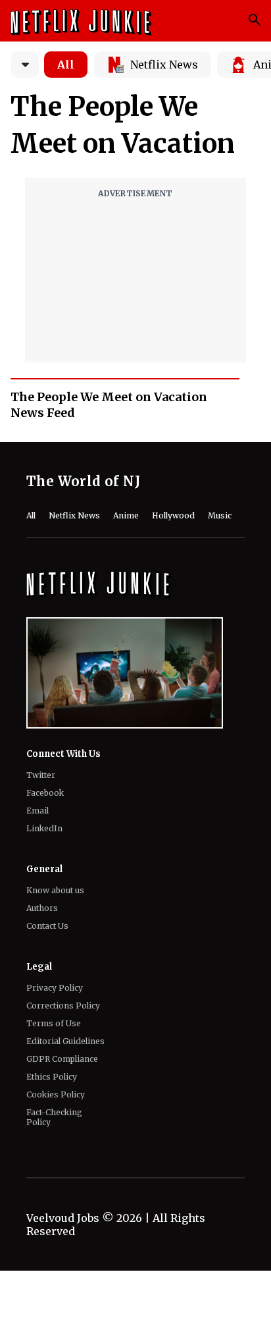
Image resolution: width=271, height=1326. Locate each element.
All (65, 64)
